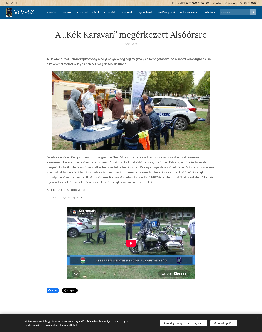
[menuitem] (52, 12)
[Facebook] (7, 3)
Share (54, 290)
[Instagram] (16, 3)
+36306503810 (249, 3)
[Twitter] (12, 3)
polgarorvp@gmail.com (226, 3)
